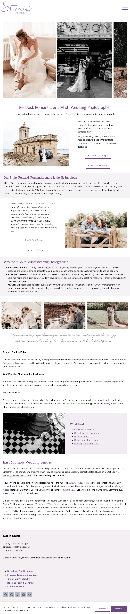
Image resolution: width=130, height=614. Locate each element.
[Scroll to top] (126, 592)
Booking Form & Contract (20, 583)
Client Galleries (15, 586)
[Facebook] (5, 594)
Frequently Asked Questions (22, 575)
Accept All (119, 609)
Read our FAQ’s (81, 436)
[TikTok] (17, 594)
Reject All (102, 609)
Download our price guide (87, 433)
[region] (65, 608)
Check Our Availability (18, 579)
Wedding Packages (97, 155)
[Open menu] (125, 7)
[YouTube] (29, 594)
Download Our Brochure (20, 571)
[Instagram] (11, 594)
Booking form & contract (86, 443)
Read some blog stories (86, 440)
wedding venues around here (17, 475)
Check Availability (97, 165)
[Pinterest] (23, 594)
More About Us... (34, 240)
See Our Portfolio (34, 250)
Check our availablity (84, 429)
